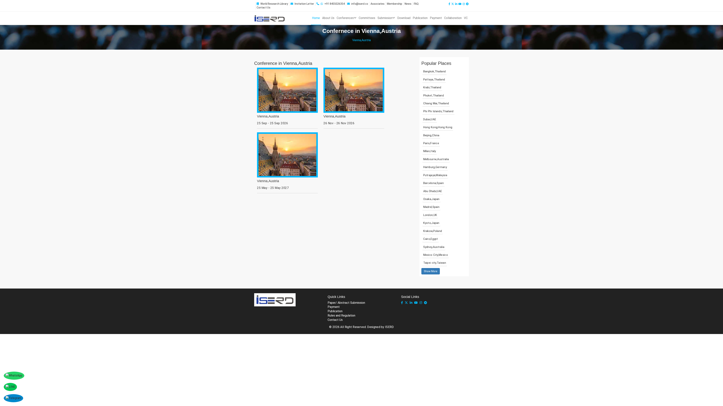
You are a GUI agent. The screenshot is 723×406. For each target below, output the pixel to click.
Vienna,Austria (268, 116)
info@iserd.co (359, 3)
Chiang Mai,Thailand (436, 103)
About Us (328, 18)
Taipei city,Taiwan (434, 262)
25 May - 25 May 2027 (273, 188)
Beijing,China (431, 135)
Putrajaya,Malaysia (435, 175)
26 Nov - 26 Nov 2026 (338, 123)
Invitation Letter (304, 3)
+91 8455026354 (334, 3)
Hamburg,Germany (435, 167)
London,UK (430, 215)
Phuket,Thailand (433, 95)
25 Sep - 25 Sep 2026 (272, 123)
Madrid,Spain (431, 207)
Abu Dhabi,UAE (432, 191)
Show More (430, 271)
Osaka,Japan (431, 199)
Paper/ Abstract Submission (346, 302)
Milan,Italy (429, 151)
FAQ (416, 3)
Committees (367, 18)
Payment (436, 18)
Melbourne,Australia (436, 159)
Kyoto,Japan (431, 223)
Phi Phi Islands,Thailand (438, 111)
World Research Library (274, 3)
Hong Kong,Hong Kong (437, 127)
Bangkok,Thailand (434, 71)
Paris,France (431, 143)
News (408, 3)
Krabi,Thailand (432, 87)
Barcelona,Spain (433, 183)
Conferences (345, 18)
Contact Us (263, 7)
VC (466, 18)
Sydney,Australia (434, 247)
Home (316, 18)
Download (403, 18)
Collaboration (453, 18)
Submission (385, 18)
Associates (377, 3)
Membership (394, 3)
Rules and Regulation (341, 315)
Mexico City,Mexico (435, 255)
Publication (420, 18)
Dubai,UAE (429, 119)
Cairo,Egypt (430, 239)
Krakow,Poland (432, 231)
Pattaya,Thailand (434, 79)
